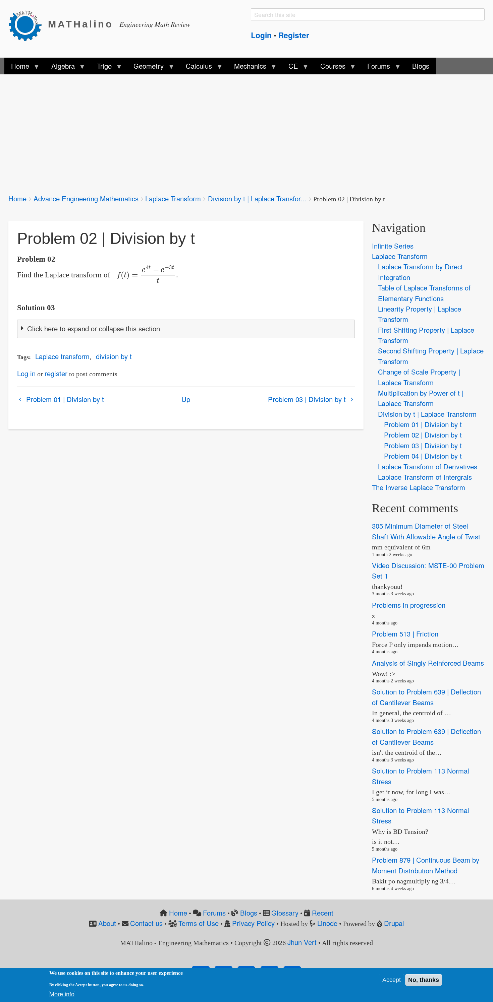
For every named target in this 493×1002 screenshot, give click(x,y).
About (107, 923)
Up (185, 399)
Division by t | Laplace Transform (427, 414)
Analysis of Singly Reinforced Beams (428, 663)
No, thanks (423, 980)
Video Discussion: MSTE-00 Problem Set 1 (428, 570)
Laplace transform (62, 356)
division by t (114, 356)
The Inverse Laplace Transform (418, 487)
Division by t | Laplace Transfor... (257, 198)
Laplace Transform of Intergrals (425, 477)
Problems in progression (408, 605)
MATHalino (80, 24)
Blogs (248, 913)
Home (17, 198)
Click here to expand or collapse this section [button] (93, 328)
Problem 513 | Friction (405, 634)
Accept (391, 980)
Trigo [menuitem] (100, 67)
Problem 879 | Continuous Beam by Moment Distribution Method (425, 865)
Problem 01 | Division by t (65, 399)
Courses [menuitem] (329, 67)
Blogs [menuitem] (420, 66)
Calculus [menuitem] (195, 67)
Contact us (146, 923)
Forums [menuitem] (375, 67)
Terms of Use (198, 923)
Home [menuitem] (16, 67)
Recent (322, 913)
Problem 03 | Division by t (307, 399)
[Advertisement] (209, 130)
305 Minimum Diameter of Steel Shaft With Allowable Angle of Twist (426, 531)
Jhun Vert (302, 942)
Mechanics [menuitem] (246, 67)
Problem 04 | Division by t (423, 456)
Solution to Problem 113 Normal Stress (420, 776)
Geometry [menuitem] (145, 67)
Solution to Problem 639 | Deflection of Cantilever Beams (426, 697)
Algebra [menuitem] (59, 67)
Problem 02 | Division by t (423, 435)
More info (61, 994)
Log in (26, 373)
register (56, 373)
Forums (214, 913)
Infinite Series (393, 246)
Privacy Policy (253, 923)
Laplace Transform (173, 198)
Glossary (284, 913)
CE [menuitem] (290, 67)
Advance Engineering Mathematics (86, 198)
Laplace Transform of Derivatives (427, 466)
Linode (327, 923)
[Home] (28, 24)
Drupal (394, 923)
